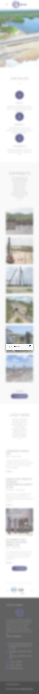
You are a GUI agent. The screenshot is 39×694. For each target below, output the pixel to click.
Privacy (28, 349)
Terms (31, 349)
